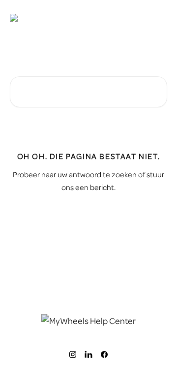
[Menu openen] (158, 18)
